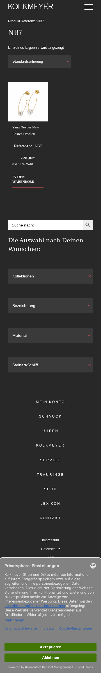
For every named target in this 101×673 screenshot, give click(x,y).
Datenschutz (50, 549)
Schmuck (50, 416)
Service (50, 460)
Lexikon (50, 504)
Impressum (50, 540)
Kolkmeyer (50, 445)
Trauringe (50, 475)
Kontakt (50, 518)
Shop (50, 489)
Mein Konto (50, 402)
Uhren (50, 431)
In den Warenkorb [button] (23, 179)
